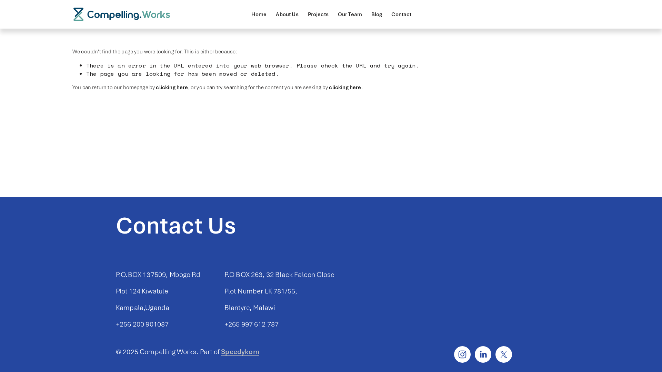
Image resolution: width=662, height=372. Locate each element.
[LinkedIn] (483, 354)
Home (259, 14)
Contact (401, 14)
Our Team (350, 14)
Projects (318, 14)
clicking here (172, 87)
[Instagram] (462, 354)
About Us (287, 14)
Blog (376, 14)
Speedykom (240, 351)
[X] (503, 354)
